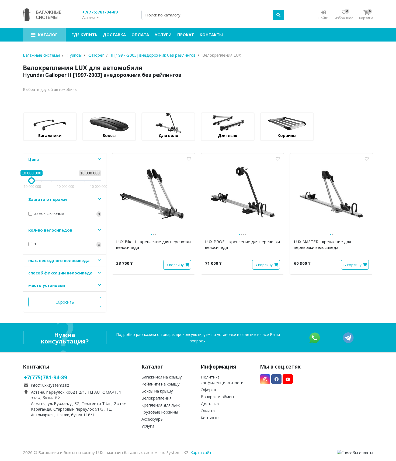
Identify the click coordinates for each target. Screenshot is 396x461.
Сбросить (64, 302)
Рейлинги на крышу (160, 384)
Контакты (211, 34)
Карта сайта (202, 452)
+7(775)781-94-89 (100, 12)
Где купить (84, 34)
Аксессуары (152, 419)
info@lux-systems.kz (50, 385)
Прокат (185, 34)
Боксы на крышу (157, 391)
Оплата (140, 34)
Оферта (208, 389)
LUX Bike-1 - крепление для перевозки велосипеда (153, 244)
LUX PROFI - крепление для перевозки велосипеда (242, 244)
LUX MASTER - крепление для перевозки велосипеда (322, 244)
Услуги (163, 34)
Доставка (114, 34)
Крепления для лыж (160, 405)
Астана (89, 17)
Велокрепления (156, 398)
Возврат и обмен (217, 396)
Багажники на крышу (161, 377)
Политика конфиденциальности (222, 379)
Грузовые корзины (159, 412)
